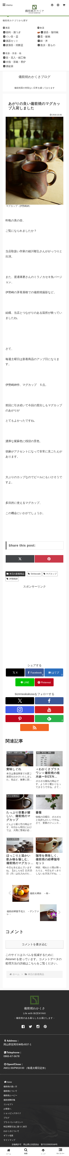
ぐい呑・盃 (12, 36)
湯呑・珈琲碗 (51, 32)
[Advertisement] (34, 623)
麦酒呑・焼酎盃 (14, 45)
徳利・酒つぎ (13, 32)
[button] (62, 722)
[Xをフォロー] (19, 700)
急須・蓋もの (47, 45)
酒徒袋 (9, 66)
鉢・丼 (44, 40)
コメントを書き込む (34, 944)
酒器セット (12, 40)
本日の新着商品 (16, 574)
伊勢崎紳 (13, 579)
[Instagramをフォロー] (19, 709)
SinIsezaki (36, 574)
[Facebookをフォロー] (49, 700)
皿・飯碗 (45, 36)
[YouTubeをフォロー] (49, 709)
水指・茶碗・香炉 (16, 61)
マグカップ (51, 574)
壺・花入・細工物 (16, 57)
